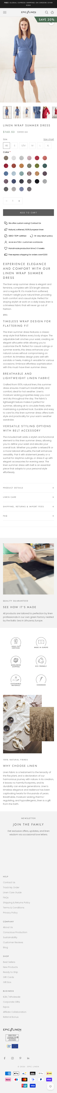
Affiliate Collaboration (14, 1012)
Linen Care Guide (12, 892)
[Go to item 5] (46, 112)
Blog (5, 947)
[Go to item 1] (7, 112)
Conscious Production (15, 932)
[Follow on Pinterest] (20, 1058)
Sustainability (10, 937)
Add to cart (28, 212)
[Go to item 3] (26, 112)
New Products (10, 967)
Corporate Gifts (11, 1001)
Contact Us (9, 882)
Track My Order (11, 887)
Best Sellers (9, 962)
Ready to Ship (10, 972)
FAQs (6, 897)
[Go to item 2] (17, 112)
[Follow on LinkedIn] (28, 1058)
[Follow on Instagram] (12, 1058)
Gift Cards (8, 977)
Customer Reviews (13, 942)
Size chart (48, 139)
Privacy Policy (10, 912)
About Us (8, 927)
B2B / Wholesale (11, 996)
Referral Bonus (11, 1017)
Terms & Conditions (13, 907)
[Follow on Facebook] (4, 1058)
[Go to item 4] (36, 112)
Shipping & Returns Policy (16, 902)
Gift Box (7, 982)
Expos (6, 1006)
